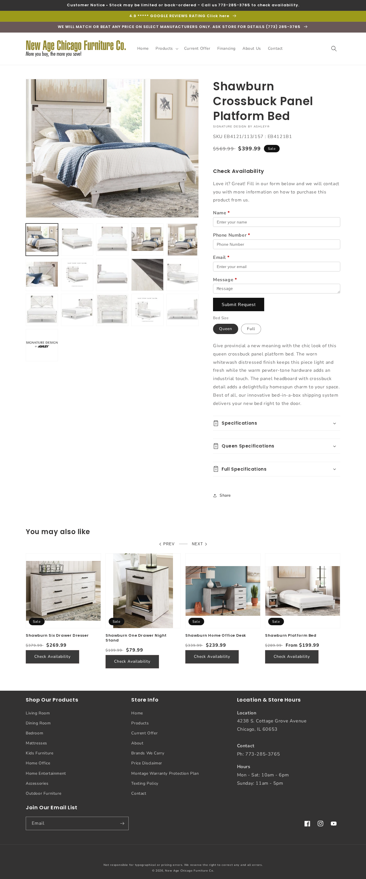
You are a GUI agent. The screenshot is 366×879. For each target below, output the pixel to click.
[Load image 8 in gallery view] (112, 275)
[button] (166, 49)
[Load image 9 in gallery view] (147, 275)
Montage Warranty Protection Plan (165, 773)
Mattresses (36, 743)
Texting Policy (144, 783)
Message (225, 280)
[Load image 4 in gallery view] (147, 239)
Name (221, 213)
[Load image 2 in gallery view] (77, 239)
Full (251, 328)
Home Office (38, 763)
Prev (169, 544)
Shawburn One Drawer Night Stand (136, 638)
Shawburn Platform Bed (291, 635)
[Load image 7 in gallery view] (77, 275)
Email (221, 257)
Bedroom (34, 733)
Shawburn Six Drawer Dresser (57, 635)
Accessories (37, 783)
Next (197, 544)
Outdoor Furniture (43, 793)
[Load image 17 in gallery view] (42, 345)
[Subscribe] (122, 823)
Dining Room (38, 723)
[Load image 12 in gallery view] (42, 310)
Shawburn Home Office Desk (215, 635)
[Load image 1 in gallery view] (42, 239)
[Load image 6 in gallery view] (42, 275)
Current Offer (144, 733)
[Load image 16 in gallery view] (182, 310)
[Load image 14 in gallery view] (112, 310)
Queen (225, 328)
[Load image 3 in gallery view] (112, 239)
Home (137, 713)
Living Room (38, 713)
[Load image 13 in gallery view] (77, 310)
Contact (138, 793)
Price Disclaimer (146, 763)
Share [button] (225, 495)
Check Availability (52, 656)
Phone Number (231, 235)
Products (140, 723)
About (137, 743)
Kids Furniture (39, 753)
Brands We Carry (147, 753)
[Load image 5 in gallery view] (182, 239)
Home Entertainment (46, 773)
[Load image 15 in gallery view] (147, 310)
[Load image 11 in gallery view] (182, 275)
